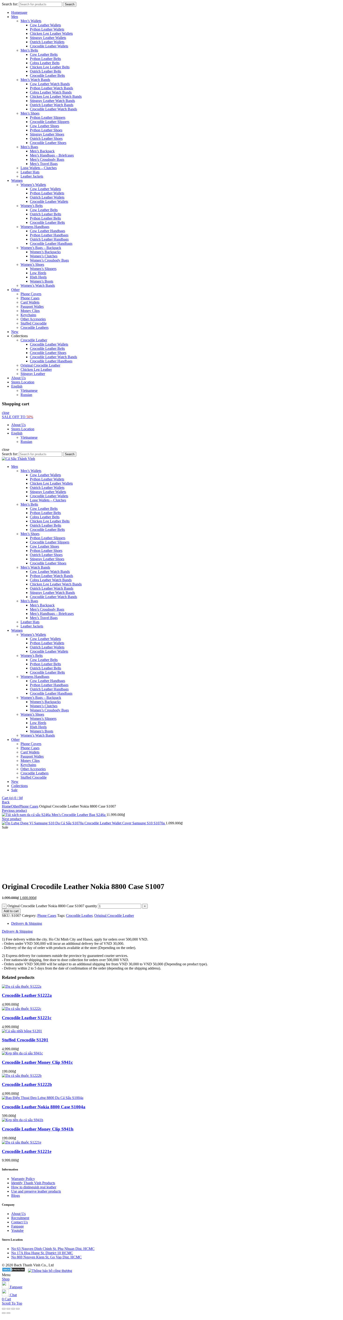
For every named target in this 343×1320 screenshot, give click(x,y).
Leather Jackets (32, 176)
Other (15, 290)
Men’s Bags (29, 147)
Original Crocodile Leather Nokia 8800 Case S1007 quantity (52, 906)
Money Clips (30, 311)
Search (69, 4)
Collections (19, 786)
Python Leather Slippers (47, 117)
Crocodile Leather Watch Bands (53, 109)
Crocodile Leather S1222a (27, 995)
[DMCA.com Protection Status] (13, 1271)
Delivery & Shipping (26, 923)
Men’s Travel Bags (44, 164)
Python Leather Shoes (46, 130)
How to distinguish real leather (33, 1187)
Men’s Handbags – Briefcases (52, 155)
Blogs (15, 1195)
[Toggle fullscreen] (13, 1308)
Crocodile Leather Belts (47, 75)
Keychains (28, 315)
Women (17, 180)
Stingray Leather (33, 374)
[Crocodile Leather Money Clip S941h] (22, 1120)
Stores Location (22, 382)
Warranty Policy (23, 1179)
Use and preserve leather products (36, 1191)
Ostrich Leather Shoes (46, 138)
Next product (11, 819)
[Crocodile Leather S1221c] (21, 1009)
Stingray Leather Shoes (47, 134)
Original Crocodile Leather (40, 365)
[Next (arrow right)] (8, 1313)
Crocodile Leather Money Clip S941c (37, 1062)
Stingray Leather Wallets (48, 38)
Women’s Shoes (32, 264)
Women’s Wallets (33, 185)
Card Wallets (30, 302)
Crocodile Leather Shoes (48, 143)
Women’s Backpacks (45, 252)
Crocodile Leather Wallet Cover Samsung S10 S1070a (125, 823)
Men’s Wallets (31, 21)
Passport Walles (32, 306)
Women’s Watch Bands (38, 285)
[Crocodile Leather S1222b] (22, 1076)
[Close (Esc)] (4, 1308)
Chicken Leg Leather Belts (50, 67)
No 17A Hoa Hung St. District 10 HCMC (42, 1253)
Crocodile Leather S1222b (27, 1084)
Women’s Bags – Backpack (41, 248)
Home (6, 806)
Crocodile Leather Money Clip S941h (38, 1129)
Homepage (19, 12)
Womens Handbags (35, 227)
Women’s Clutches (43, 256)
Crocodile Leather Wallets (49, 46)
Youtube (17, 1230)
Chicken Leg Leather (36, 369)
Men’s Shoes (30, 113)
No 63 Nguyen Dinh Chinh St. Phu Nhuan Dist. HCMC (52, 1249)
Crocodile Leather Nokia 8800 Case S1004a (43, 1106)
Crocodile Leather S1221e (26, 1151)
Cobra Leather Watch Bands (51, 92)
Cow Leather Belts (44, 54)
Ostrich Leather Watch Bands (51, 105)
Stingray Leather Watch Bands (52, 101)
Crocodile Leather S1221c (26, 1017)
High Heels (38, 277)
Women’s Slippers (43, 269)
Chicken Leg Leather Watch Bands (56, 96)
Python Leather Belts (45, 59)
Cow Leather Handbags (47, 231)
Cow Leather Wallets (45, 25)
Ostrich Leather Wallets (47, 42)
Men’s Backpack (42, 151)
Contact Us (19, 1222)
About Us (18, 378)
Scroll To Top (12, 1303)
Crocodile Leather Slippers (49, 122)
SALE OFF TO (17, 417)
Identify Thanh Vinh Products (33, 1183)
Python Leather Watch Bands (51, 88)
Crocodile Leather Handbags (51, 243)
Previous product (14, 810)
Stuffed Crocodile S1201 (25, 1039)
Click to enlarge (13, 875)
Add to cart (11, 911)
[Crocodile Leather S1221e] (21, 1142)
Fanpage (17, 1226)
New (14, 332)
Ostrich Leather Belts (45, 71)
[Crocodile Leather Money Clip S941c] (22, 1053)
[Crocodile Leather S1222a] (21, 986)
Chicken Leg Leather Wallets (51, 33)
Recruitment (20, 1218)
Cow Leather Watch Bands (50, 84)
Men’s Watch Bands (35, 80)
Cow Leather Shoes (44, 126)
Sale (14, 790)
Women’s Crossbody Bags (49, 260)
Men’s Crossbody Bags (47, 159)
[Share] (8, 1308)
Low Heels (38, 273)
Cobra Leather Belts (45, 63)
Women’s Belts (32, 206)
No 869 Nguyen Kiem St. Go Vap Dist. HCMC (46, 1257)
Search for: (10, 4)
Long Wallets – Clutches (39, 168)
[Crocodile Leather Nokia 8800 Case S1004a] (42, 1098)
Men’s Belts (29, 50)
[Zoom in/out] (18, 1308)
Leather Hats (30, 172)
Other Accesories (33, 319)
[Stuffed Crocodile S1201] (22, 1031)
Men (14, 17)
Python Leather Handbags (49, 235)
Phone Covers (31, 294)
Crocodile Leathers (35, 327)
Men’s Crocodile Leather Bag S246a (79, 815)
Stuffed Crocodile (34, 323)
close (5, 413)
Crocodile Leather (34, 340)
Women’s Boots (41, 281)
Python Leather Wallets (47, 29)
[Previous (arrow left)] (4, 1313)
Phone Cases (30, 298)
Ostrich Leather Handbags (49, 239)
